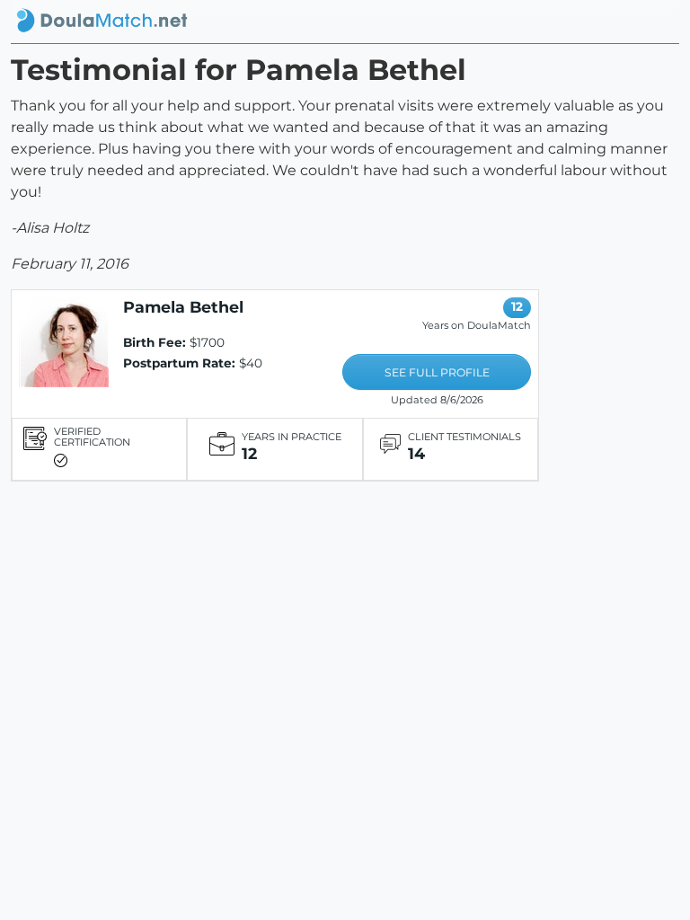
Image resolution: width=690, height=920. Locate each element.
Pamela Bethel (183, 306)
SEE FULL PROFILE (437, 372)
